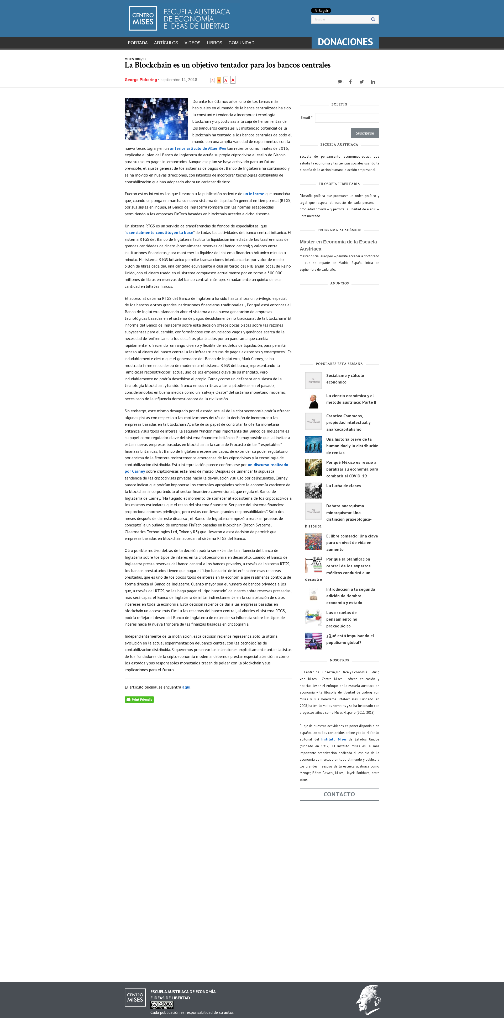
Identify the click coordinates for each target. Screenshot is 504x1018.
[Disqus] (208, 768)
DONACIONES (345, 41)
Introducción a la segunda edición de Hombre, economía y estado (350, 596)
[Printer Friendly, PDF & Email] (139, 699)
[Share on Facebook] (351, 82)
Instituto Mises (333, 739)
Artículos (166, 43)
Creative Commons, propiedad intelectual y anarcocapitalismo (348, 422)
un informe (253, 193)
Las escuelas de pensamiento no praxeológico (341, 619)
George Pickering (141, 79)
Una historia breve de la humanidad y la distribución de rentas (352, 445)
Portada (138, 43)
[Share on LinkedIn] (373, 82)
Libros (214, 43)
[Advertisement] (339, 325)
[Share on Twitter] (362, 82)
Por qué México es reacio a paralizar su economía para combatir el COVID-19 (352, 469)
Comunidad (242, 43)
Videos (193, 43)
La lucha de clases (343, 485)
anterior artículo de (198, 148)
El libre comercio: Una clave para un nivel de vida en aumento (352, 542)
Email (306, 117)
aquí (186, 687)
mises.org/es (135, 59)
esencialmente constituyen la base (159, 232)
